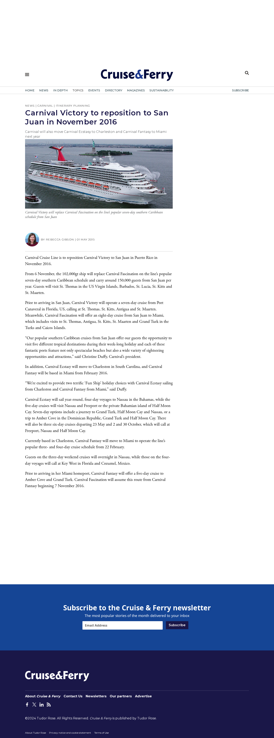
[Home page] (137, 77)
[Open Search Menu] (247, 73)
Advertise (143, 696)
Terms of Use (101, 732)
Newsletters (96, 696)
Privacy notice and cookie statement (70, 732)
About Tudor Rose (35, 732)
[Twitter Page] (34, 704)
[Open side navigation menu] (27, 75)
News (30, 105)
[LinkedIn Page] (42, 704)
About (42, 696)
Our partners (121, 696)
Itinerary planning (73, 105)
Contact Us (73, 696)
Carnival (45, 105)
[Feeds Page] (49, 704)
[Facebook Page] (27, 704)
